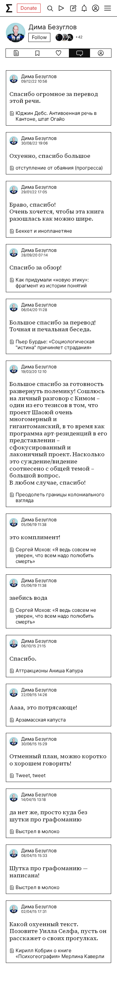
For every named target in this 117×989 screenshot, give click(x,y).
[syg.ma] (9, 8)
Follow (39, 37)
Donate (28, 8)
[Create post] (72, 8)
